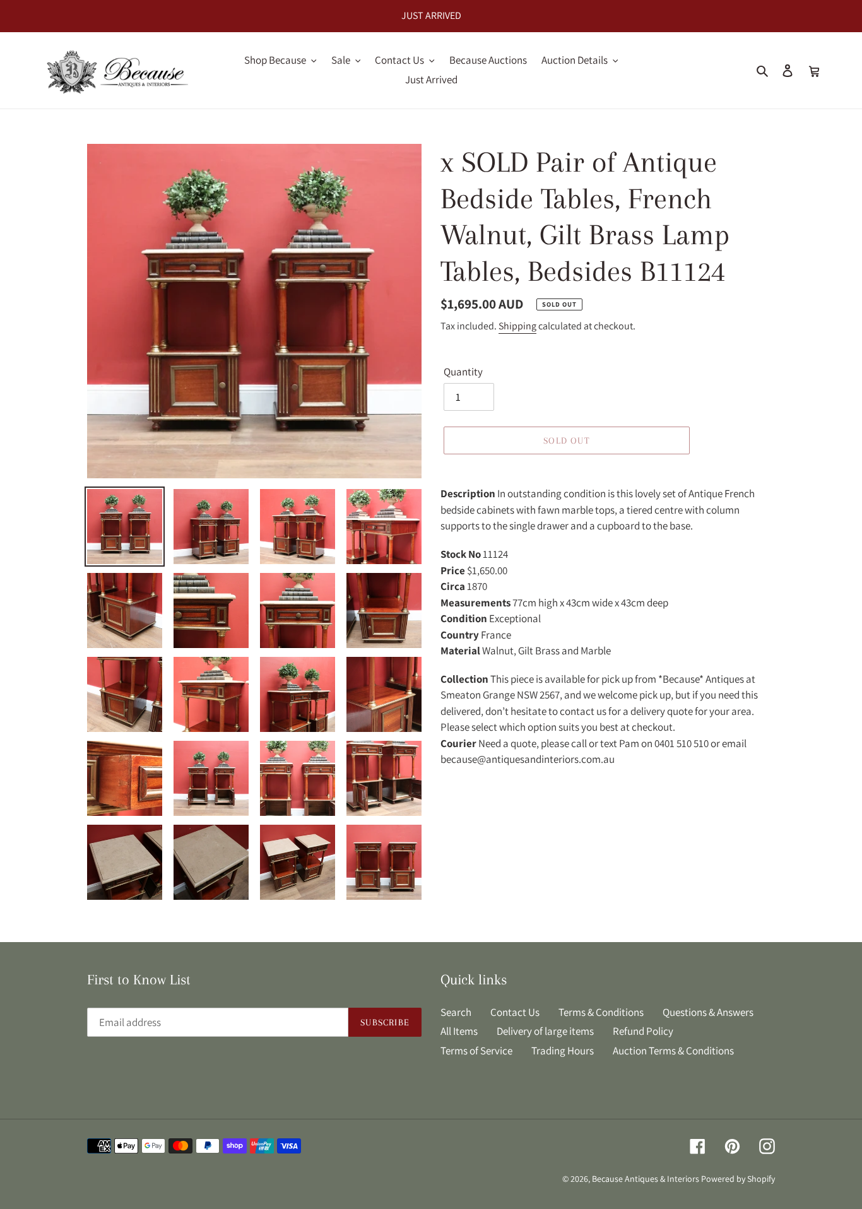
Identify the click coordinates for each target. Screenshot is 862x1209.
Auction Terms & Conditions (673, 1051)
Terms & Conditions (601, 1012)
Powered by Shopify (738, 1178)
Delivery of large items (545, 1031)
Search (455, 1012)
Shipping (517, 326)
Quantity (463, 372)
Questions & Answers (708, 1012)
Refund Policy (643, 1031)
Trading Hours (562, 1051)
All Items (459, 1031)
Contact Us (515, 1012)
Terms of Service (476, 1051)
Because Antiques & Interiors (645, 1178)
